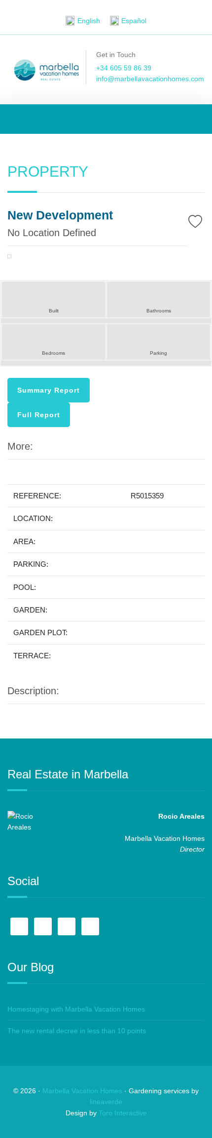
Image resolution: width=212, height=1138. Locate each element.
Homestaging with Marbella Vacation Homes (76, 1009)
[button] (22, 259)
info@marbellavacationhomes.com (150, 79)
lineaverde (106, 1102)
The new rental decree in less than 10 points (76, 1031)
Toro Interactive (123, 1113)
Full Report (38, 415)
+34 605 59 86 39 (123, 68)
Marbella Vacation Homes (82, 1091)
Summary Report (48, 390)
